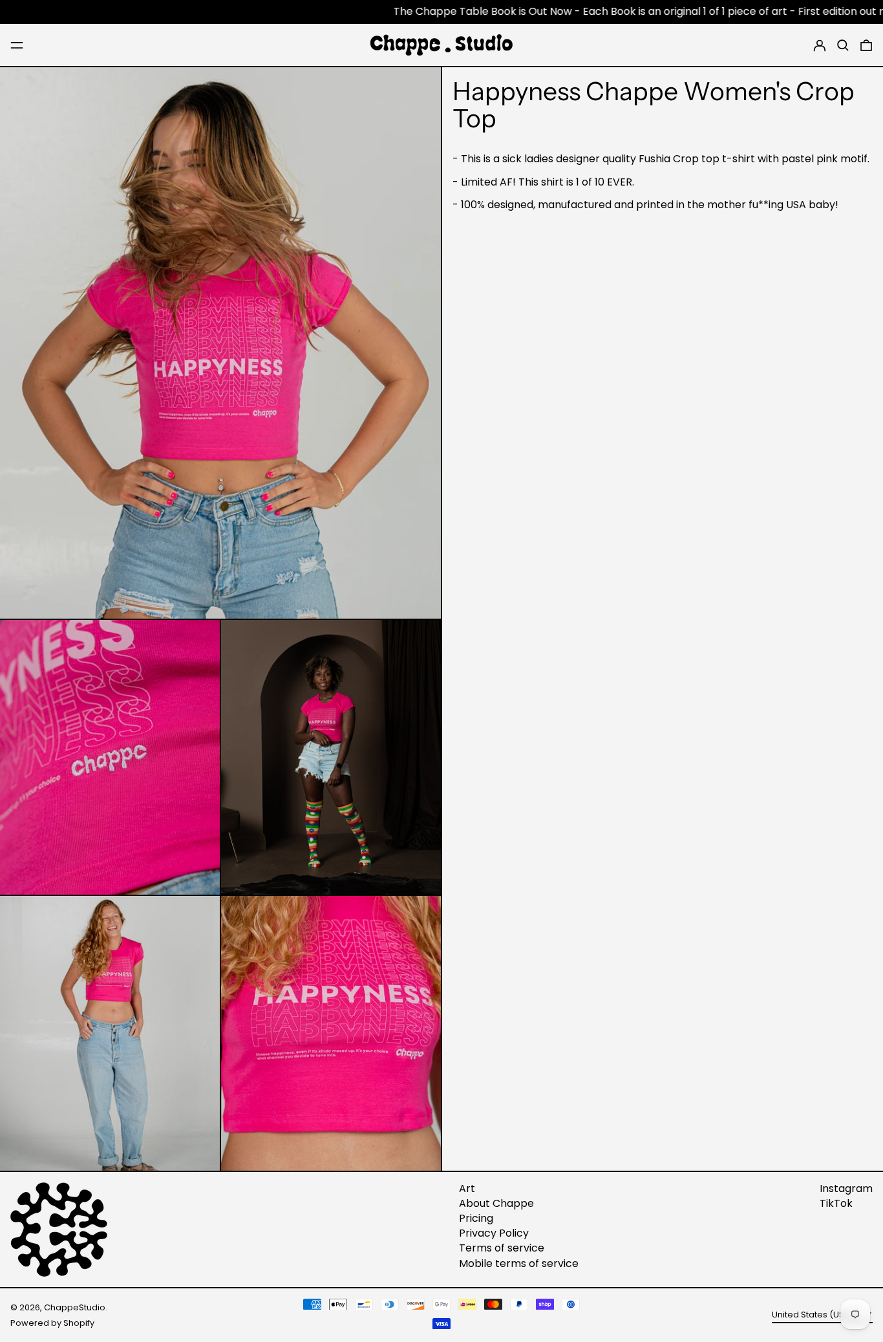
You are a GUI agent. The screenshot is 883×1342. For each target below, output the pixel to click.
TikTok (836, 1203)
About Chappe (496, 1203)
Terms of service (501, 1248)
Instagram (846, 1188)
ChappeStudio (74, 1307)
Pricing (476, 1218)
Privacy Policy (494, 1233)
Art (467, 1188)
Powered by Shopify (52, 1322)
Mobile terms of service (519, 1263)
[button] (842, 45)
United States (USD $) (817, 1314)
